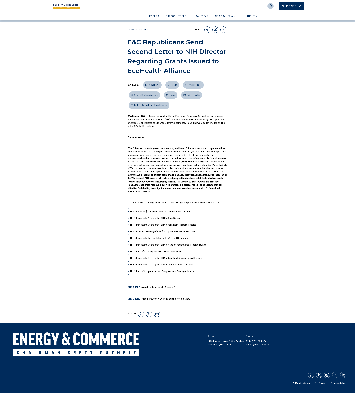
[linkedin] (343, 375)
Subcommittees (176, 16)
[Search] (270, 6)
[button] (152, 85)
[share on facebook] (207, 29)
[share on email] (223, 29)
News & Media (224, 16)
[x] (319, 375)
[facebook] (311, 375)
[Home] (66, 6)
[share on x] (215, 29)
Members (153, 16)
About (251, 16)
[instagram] (327, 375)
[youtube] (335, 375)
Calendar (202, 16)
